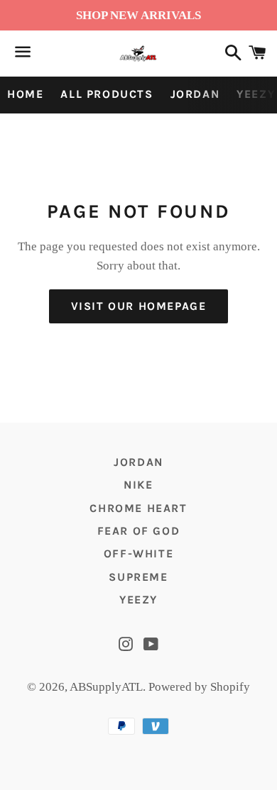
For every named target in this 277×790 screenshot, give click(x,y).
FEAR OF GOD (138, 531)
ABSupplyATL (106, 687)
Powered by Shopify (199, 687)
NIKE (138, 484)
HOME (25, 94)
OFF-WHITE (138, 553)
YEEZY (138, 599)
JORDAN (195, 94)
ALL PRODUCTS (106, 94)
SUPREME (138, 577)
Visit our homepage (139, 306)
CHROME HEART (138, 508)
